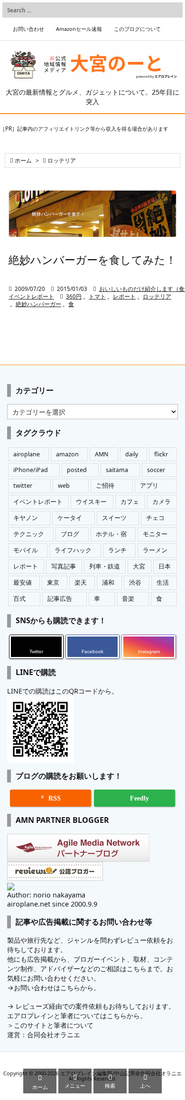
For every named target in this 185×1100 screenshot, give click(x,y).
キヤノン (25, 518)
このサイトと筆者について (53, 1025)
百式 (19, 599)
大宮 (139, 566)
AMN (102, 454)
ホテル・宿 (111, 534)
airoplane (26, 454)
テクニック (28, 534)
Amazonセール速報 (79, 29)
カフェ (129, 502)
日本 (164, 566)
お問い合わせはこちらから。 (57, 987)
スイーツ (114, 518)
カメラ (161, 502)
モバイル (25, 550)
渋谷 (135, 583)
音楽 (128, 599)
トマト (97, 296)
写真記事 (63, 566)
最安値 (22, 583)
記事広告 (59, 599)
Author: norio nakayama (46, 894)
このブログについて (137, 29)
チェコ (155, 518)
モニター (155, 534)
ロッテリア (157, 296)
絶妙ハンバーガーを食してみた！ (92, 259)
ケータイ (69, 518)
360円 (74, 296)
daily (131, 454)
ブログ (70, 534)
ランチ (117, 550)
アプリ (149, 486)
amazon (67, 454)
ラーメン (155, 550)
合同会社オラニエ (53, 1034)
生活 (163, 583)
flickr (161, 454)
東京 (53, 583)
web (64, 486)
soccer (156, 470)
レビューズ (32, 1006)
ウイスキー (91, 502)
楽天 (80, 583)
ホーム (23, 160)
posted (77, 470)
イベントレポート (31, 296)
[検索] (173, 10)
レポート (124, 296)
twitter (22, 486)
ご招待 (105, 486)
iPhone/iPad (30, 470)
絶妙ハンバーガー (38, 304)
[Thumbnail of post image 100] (92, 213)
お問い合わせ (28, 29)
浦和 (108, 583)
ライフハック (73, 550)
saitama (117, 470)
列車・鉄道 (104, 566)
